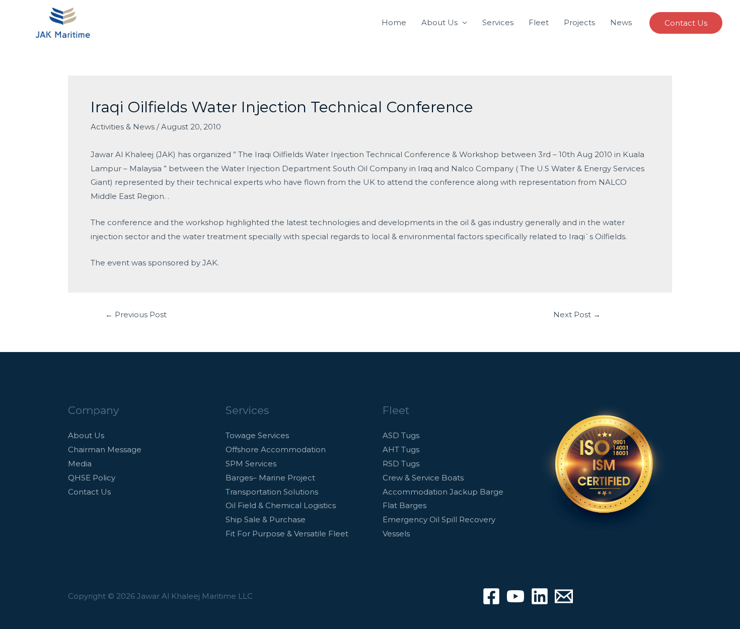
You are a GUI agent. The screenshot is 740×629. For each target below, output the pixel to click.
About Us (439, 22)
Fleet (539, 22)
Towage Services (257, 435)
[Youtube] (515, 596)
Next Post (577, 314)
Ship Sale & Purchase (266, 519)
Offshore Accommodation (276, 449)
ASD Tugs (401, 435)
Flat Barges (404, 505)
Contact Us (89, 492)
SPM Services (251, 463)
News (621, 22)
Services (497, 22)
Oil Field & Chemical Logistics (281, 505)
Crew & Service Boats (423, 477)
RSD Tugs (401, 463)
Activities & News (123, 126)
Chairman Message (104, 449)
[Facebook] (491, 596)
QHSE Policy (91, 477)
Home (394, 22)
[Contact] (564, 596)
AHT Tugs (401, 449)
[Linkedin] (540, 596)
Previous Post (136, 314)
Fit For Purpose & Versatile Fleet (287, 533)
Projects (579, 22)
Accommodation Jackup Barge (443, 492)
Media (80, 463)
